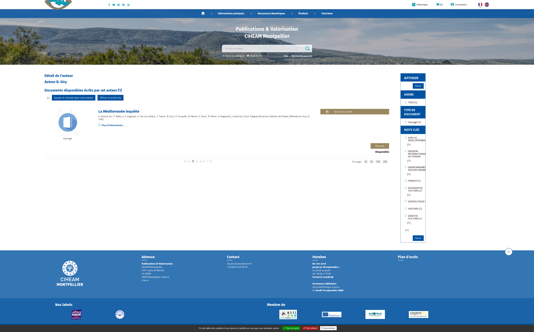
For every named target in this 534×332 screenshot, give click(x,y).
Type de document (412, 112)
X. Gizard (103, 116)
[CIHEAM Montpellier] (70, 273)
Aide (286, 55)
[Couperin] (418, 314)
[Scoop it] (119, 4)
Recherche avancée (302, 55)
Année (409, 94)
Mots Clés (411, 130)
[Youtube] (114, 4)
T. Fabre (161, 116)
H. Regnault (224, 116)
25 (365, 161)
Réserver (380, 145)
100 (378, 161)
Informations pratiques (231, 13)
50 (371, 161)
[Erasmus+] (332, 314)
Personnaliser (328, 328)
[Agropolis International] (375, 314)
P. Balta (117, 116)
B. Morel (192, 116)
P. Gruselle (181, 116)
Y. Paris (202, 116)
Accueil (203, 13)
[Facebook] (109, 4)
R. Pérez (212, 116)
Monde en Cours (299, 116)
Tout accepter (292, 328)
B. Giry (170, 116)
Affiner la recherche (110, 97)
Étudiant (303, 13)
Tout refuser (311, 328)
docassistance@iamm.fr (239, 263)
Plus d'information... (113, 125)
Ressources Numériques (271, 13)
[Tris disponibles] (48, 98)
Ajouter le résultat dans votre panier (73, 97)
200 (385, 161)
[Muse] (288, 314)
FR (479, 4)
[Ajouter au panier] (327, 111)
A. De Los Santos (146, 116)
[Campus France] (120, 314)
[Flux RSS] (128, 4)
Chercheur (327, 13)
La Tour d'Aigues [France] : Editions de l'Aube (264, 116)
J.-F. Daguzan (129, 116)
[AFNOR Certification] (76, 314)
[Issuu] (123, 4)
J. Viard (235, 116)
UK (486, 4)
